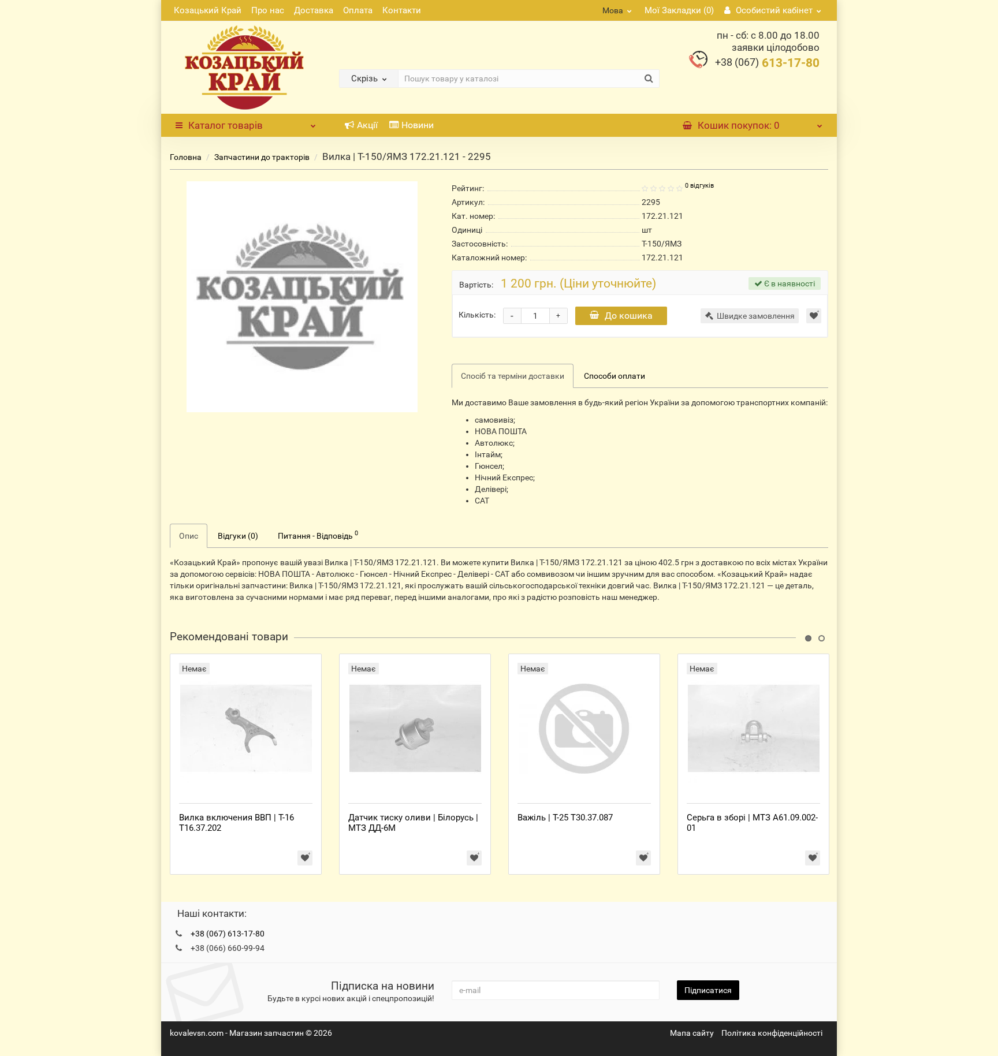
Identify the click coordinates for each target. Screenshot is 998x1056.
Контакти (401, 10)
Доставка (313, 10)
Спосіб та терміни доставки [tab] (512, 375)
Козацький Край (207, 10)
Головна (186, 157)
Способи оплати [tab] (614, 375)
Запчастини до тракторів (262, 157)
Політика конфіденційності (771, 1033)
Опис (188, 535)
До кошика (629, 315)
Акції (367, 125)
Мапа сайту (692, 1033)
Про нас (267, 10)
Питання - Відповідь (318, 534)
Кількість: (477, 314)
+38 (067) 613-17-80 (228, 933)
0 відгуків (699, 185)
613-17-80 (767, 63)
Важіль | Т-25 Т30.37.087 (565, 817)
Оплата (358, 10)
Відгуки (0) (238, 535)
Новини (417, 125)
